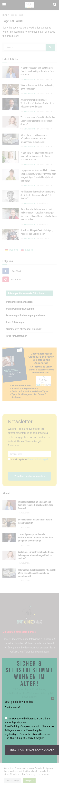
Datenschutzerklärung (38, 718)
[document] (29, 394)
